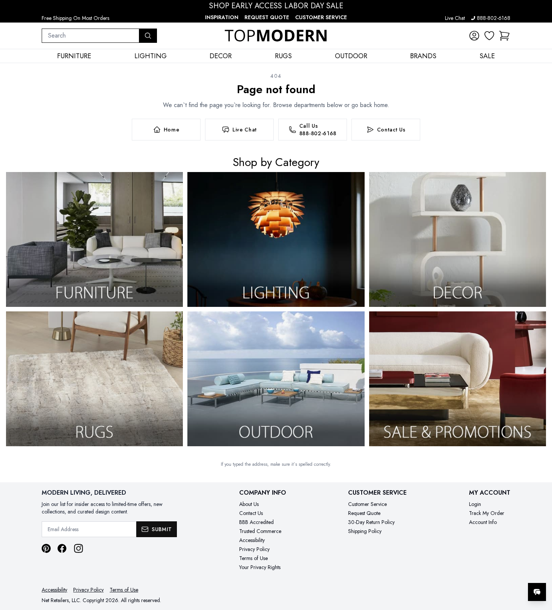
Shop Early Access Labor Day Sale (276, 6)
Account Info (483, 522)
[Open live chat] (537, 592)
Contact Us (251, 513)
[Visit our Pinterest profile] (46, 548)
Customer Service (321, 17)
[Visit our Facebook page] (62, 548)
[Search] (148, 36)
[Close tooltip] (540, 569)
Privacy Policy (254, 549)
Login (475, 504)
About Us (249, 504)
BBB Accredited (256, 522)
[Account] (474, 36)
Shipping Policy (365, 531)
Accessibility (252, 540)
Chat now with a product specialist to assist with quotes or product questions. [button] (484, 572)
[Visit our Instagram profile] (78, 548)
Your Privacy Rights (260, 567)
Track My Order (486, 513)
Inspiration (221, 17)
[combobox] (90, 35)
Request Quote (266, 17)
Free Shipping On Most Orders (75, 18)
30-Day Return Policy (371, 522)
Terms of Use (253, 558)
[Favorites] (489, 36)
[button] (504, 36)
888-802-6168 (493, 18)
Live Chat (455, 18)
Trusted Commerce (260, 531)
